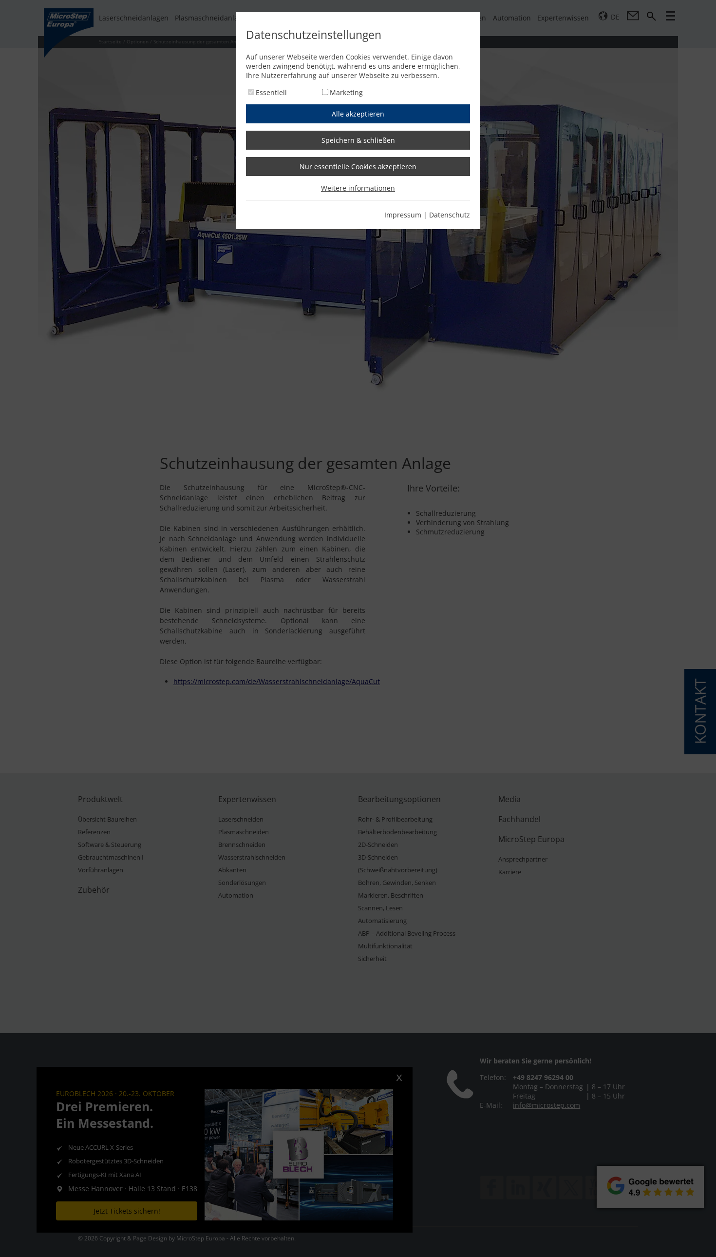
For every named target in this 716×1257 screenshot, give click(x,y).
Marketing (346, 92)
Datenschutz (449, 214)
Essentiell (271, 92)
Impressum (402, 214)
